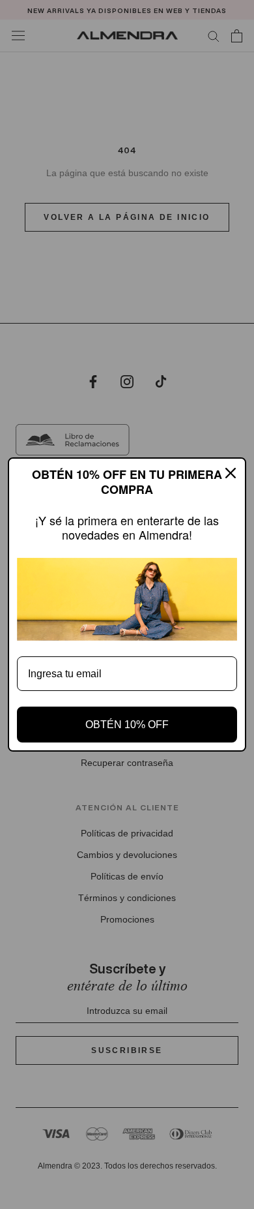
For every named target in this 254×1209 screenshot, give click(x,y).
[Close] (230, 473)
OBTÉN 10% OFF (127, 724)
